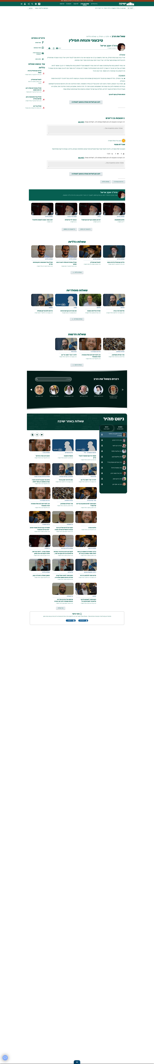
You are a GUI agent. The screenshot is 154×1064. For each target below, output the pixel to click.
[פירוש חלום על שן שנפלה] (42, 305)
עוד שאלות (60, 608)
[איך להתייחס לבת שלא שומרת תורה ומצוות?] (90, 350)
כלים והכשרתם (69, 453)
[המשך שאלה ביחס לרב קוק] (39, 570)
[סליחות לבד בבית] (114, 305)
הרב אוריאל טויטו (97, 313)
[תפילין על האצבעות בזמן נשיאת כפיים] (34, 99)
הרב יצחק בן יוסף (37, 81)
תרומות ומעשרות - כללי (90, 453)
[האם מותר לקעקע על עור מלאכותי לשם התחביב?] (86, 595)
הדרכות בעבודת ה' (118, 181)
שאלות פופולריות (77, 290)
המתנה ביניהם (92, 548)
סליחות (122, 308)
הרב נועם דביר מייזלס (119, 313)
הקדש (31, 8)
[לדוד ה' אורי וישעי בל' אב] (66, 349)
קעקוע (94, 596)
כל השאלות (70, 524)
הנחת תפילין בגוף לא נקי (117, 95)
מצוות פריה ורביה (72, 217)
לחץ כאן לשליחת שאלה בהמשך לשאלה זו (86, 102)
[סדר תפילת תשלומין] (114, 349)
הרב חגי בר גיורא (92, 460)
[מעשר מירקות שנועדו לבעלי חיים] (86, 451)
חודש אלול (74, 352)
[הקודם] (31, 390)
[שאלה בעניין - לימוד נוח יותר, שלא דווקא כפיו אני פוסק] (39, 547)
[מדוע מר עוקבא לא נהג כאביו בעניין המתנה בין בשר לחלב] (39, 475)
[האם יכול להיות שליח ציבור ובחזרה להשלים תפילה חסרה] (63, 523)
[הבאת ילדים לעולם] (66, 214)
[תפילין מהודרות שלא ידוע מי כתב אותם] (34, 91)
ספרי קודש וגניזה (91, 500)
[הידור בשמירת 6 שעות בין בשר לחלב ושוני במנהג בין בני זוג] (86, 547)
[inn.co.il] (39, 4)
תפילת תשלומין (120, 352)
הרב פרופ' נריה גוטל (36, 108)
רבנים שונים (74, 313)
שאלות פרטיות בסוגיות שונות (42, 476)
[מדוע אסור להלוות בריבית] (86, 570)
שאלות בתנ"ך (46, 453)
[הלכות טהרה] (86, 522)
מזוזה (75, 308)
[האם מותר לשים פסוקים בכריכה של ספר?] (86, 499)
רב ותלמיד (47, 548)
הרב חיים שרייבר (97, 359)
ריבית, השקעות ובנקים (90, 572)
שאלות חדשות (77, 334)
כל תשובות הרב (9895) (69, 229)
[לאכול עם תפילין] (90, 256)
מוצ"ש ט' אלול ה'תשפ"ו (118, 8)
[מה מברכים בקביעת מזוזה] (66, 305)
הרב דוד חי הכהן (37, 74)
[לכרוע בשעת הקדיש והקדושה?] (90, 214)
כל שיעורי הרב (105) (85, 229)
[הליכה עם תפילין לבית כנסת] (34, 73)
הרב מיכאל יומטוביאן (68, 531)
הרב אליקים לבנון (69, 579)
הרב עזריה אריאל (92, 603)
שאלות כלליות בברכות (67, 548)
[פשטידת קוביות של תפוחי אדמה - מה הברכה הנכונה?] (39, 523)
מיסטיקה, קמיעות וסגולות (66, 476)
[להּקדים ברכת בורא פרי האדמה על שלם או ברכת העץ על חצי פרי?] (63, 547)
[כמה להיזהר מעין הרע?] (63, 474)
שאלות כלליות (105, 181)
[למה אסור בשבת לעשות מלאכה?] (42, 214)
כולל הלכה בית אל (120, 357)
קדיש (99, 217)
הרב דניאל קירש (37, 92)
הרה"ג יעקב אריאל (45, 555)
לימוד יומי (130, 8)
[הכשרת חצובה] (63, 450)
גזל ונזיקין (70, 572)
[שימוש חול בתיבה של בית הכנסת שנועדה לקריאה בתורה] (63, 595)
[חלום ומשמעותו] (114, 214)
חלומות (51, 308)
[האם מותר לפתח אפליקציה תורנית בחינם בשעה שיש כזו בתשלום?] (63, 571)
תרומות (62, 4)
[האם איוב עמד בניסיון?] (39, 450)
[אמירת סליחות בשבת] (90, 305)
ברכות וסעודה (46, 524)
